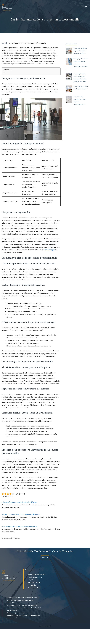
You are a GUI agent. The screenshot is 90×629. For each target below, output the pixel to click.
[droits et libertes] (7, 7)
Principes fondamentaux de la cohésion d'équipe (19, 502)
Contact (45, 558)
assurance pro (49, 250)
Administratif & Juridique (12, 538)
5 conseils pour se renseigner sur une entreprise (19, 526)
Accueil (4, 43)
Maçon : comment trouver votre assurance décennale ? (21, 514)
